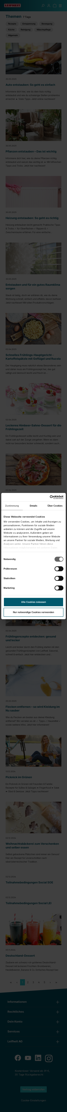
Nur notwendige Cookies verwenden (33, 612)
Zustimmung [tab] (12, 505)
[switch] (59, 568)
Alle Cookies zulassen (33, 601)
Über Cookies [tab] (55, 505)
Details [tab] (33, 505)
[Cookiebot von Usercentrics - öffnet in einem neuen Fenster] (49, 497)
